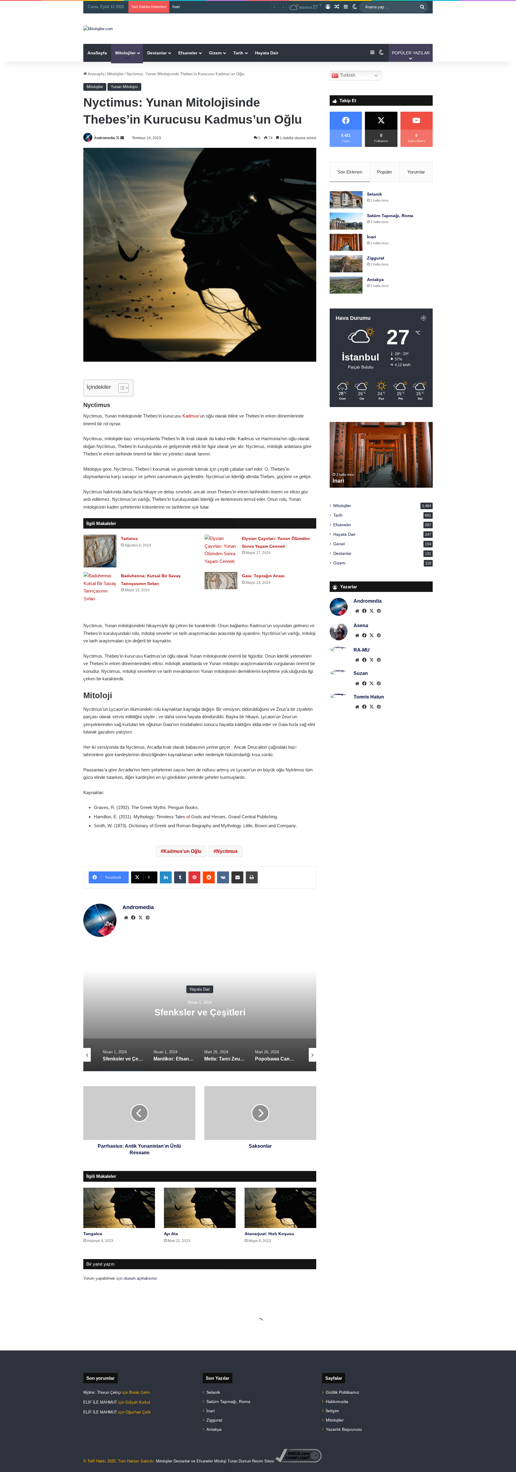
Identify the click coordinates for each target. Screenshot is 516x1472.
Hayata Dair (266, 52)
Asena (361, 625)
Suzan (361, 673)
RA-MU (362, 650)
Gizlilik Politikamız (342, 1392)
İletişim (332, 1411)
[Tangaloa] (119, 1208)
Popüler (384, 171)
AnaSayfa (97, 52)
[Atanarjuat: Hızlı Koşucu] (280, 1208)
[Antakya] (346, 285)
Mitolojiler (125, 52)
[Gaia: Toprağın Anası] (221, 580)
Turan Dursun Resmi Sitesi (251, 1461)
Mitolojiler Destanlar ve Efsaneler (184, 1461)
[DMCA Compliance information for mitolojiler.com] (298, 1461)
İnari (371, 236)
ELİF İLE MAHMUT (100, 1402)
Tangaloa (92, 1233)
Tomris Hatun (369, 696)
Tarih (238, 52)
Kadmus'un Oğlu (182, 851)
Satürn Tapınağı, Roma (390, 215)
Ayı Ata (171, 1233)
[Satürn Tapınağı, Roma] (346, 221)
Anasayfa (95, 74)
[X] (140, 917)
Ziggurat (179, 6)
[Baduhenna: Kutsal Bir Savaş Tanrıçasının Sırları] (100, 587)
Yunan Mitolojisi (124, 87)
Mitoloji (220, 1461)
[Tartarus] (100, 551)
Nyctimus (227, 851)
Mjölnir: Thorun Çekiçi (102, 1392)
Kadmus (190, 415)
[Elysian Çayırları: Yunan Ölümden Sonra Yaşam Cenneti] (221, 550)
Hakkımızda (337, 1401)
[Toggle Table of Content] (120, 388)
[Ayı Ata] (200, 1208)
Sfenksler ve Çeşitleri (199, 1012)
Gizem (215, 52)
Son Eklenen (349, 171)
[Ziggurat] (346, 263)
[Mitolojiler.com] (98, 28)
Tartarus (129, 538)
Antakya (375, 279)
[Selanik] (346, 199)
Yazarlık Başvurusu (344, 1429)
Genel (339, 544)
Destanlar (157, 52)
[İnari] (346, 242)
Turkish (347, 75)
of (188, 816)
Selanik (374, 194)
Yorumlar (416, 171)
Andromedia (104, 138)
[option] (199, 1011)
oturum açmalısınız (140, 1278)
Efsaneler (187, 52)
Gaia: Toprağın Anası (263, 575)
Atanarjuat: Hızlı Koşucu (269, 1233)
